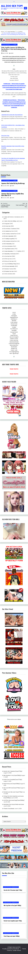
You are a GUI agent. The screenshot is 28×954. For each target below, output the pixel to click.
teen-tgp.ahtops (14, 353)
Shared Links (14, 324)
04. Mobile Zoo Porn (9, 231)
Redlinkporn (14, 319)
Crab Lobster (14, 322)
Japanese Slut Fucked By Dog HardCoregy (13, 183)
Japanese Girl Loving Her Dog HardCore (11, 115)
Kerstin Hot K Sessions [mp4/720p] (13, 771)
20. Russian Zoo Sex (9, 271)
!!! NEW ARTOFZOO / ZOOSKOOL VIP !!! (14, 217)
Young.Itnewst (14, 332)
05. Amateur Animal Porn (10, 233)
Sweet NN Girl (14, 335)
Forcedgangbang (14, 352)
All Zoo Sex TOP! (12, 6)
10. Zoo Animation (8, 246)
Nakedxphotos (14, 317)
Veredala (14, 330)
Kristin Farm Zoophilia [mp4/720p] (13, 779)
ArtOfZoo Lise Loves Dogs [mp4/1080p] (14, 800)
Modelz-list (14, 348)
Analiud (14, 327)
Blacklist (14, 320)
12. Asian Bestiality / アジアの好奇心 (9, 44)
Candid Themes (17, 950)
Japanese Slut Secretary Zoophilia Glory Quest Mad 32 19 (12, 194)
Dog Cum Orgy (5, 135)
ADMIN (11, 53)
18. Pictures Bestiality (9, 266)
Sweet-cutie (14, 350)
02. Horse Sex (7, 226)
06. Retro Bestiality (8, 236)
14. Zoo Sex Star (8, 256)
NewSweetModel (14, 342)
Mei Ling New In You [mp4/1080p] (12, 775)
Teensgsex (14, 315)
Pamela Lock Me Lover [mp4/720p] (13, 792)
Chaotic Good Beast (9, 808)
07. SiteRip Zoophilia (9, 238)
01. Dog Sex (6, 223)
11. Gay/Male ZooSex (9, 249)
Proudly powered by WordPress (10, 949)
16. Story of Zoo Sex (9, 261)
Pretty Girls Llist (14, 340)
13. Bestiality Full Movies (10, 254)
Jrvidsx (14, 314)
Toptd (14, 334)
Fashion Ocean (14, 338)
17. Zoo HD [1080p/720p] (10, 264)
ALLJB (14, 312)
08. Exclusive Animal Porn (10, 241)
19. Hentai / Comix (8, 269)
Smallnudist (14, 325)
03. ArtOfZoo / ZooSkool (10, 228)
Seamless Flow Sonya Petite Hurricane (14, 804)
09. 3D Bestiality (8, 244)
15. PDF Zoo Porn (8, 259)
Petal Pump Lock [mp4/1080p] (12, 783)
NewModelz (14, 347)
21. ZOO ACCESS (8, 274)
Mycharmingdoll (14, 337)
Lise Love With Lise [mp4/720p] (12, 788)
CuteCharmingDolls (14, 343)
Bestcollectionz (14, 345)
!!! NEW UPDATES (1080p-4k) (11, 221)
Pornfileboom (14, 329)
